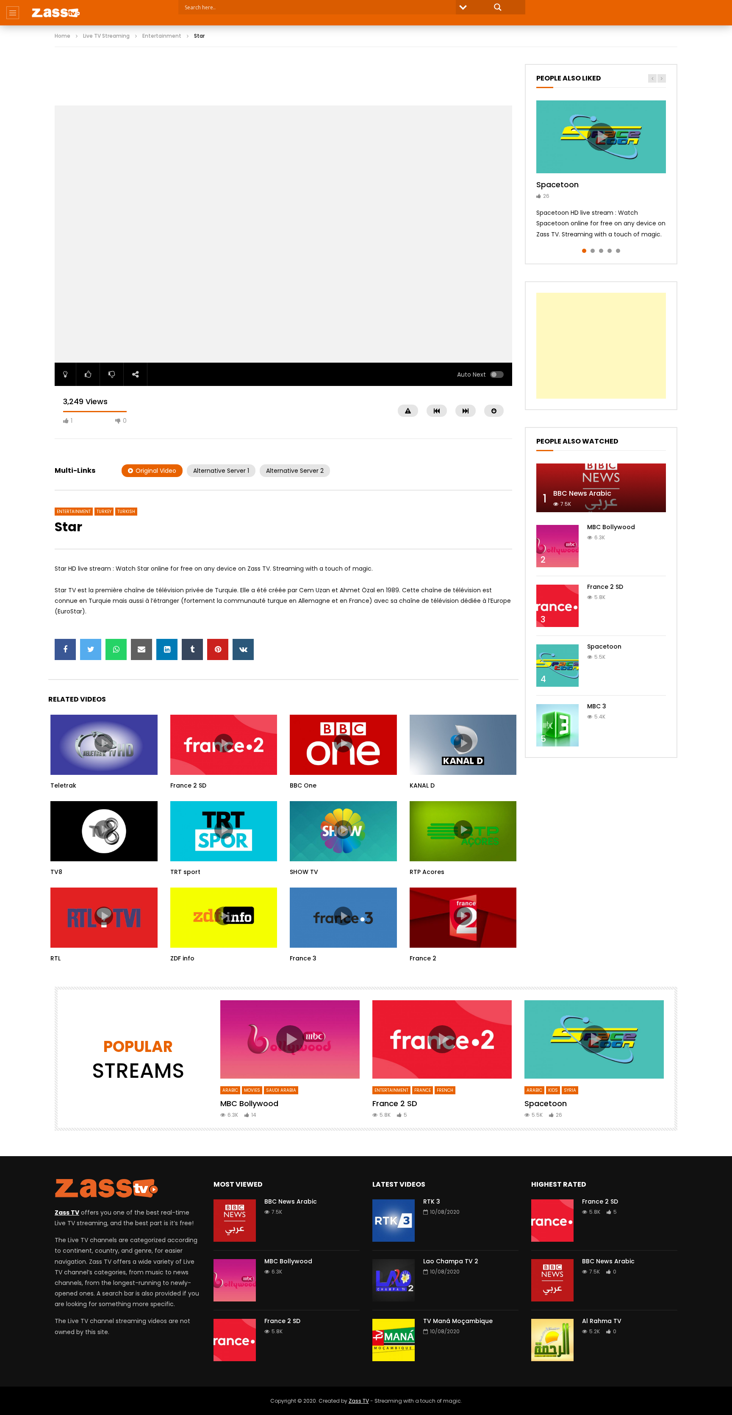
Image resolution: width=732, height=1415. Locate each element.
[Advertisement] (283, 83)
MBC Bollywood (611, 527)
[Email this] (141, 649)
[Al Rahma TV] (552, 1340)
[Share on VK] (243, 649)
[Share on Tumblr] (192, 649)
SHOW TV (304, 872)
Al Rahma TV (601, 1321)
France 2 (423, 958)
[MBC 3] (557, 725)
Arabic (230, 1090)
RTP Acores (427, 872)
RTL (55, 958)
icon (103, 743)
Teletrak (63, 785)
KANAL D (422, 785)
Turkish (126, 511)
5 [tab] (618, 251)
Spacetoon (557, 184)
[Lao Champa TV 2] (393, 1280)
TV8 (56, 872)
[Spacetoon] (557, 665)
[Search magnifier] (497, 7)
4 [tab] (609, 251)
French (445, 1090)
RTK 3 (431, 1201)
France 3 (303, 958)
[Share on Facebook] (65, 649)
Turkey (104, 511)
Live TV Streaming (106, 35)
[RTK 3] (393, 1220)
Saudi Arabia (281, 1090)
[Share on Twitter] (90, 649)
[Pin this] (217, 649)
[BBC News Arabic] (601, 487)
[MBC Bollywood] (557, 546)
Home (62, 35)
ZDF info (182, 958)
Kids (553, 1090)
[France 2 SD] (557, 606)
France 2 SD (188, 785)
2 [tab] (593, 251)
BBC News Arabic (582, 493)
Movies (252, 1090)
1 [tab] (584, 251)
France (422, 1090)
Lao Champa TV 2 (450, 1261)
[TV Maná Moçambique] (393, 1340)
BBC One (303, 785)
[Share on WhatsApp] (116, 649)
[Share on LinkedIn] (166, 649)
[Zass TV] (56, 12)
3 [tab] (601, 251)
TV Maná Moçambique (458, 1321)
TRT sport (185, 872)
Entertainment (161, 35)
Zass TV (359, 1400)
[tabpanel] (601, 170)
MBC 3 (596, 706)
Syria (570, 1090)
